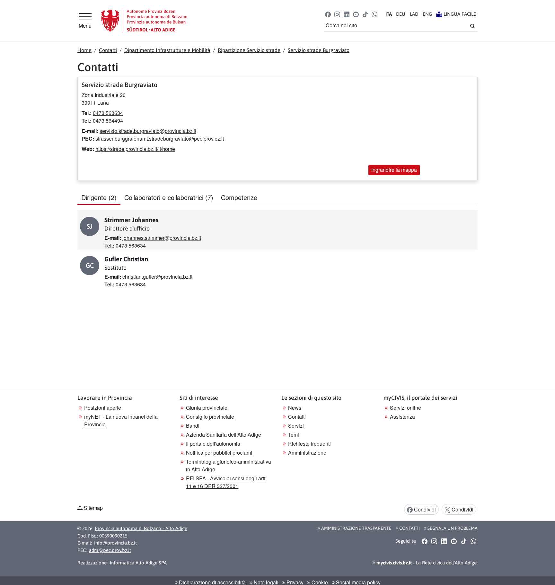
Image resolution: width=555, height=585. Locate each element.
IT (388, 14)
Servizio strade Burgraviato (318, 50)
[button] (328, 14)
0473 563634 (108, 113)
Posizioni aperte (102, 407)
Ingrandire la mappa (394, 169)
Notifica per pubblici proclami (219, 452)
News (294, 407)
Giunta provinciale (206, 407)
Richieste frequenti (309, 443)
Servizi (296, 425)
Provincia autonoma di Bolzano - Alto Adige (141, 528)
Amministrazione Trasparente (356, 528)
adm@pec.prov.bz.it (110, 550)
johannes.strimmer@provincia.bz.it (161, 237)
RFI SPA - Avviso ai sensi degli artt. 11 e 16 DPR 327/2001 (226, 482)
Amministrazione (307, 452)
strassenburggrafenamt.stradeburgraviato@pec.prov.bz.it (159, 138)
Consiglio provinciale (210, 416)
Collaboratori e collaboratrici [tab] (168, 197)
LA (414, 14)
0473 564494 (108, 120)
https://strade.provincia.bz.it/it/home (135, 149)
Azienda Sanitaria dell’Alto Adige (223, 434)
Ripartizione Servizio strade (249, 50)
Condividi (424, 509)
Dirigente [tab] (99, 197)
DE (400, 14)
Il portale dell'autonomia (213, 443)
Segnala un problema (452, 528)
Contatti (108, 50)
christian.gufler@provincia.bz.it (157, 276)
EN (427, 14)
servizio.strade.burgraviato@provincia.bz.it (148, 131)
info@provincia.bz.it (115, 543)
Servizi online (405, 407)
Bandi (192, 425)
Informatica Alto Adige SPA (138, 562)
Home (84, 50)
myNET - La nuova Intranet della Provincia (121, 420)
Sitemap (93, 507)
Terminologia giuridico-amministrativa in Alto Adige (228, 465)
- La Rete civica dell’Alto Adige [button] (426, 562)
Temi (293, 434)
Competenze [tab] (239, 197)
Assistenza (402, 416)
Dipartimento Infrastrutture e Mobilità (167, 50)
